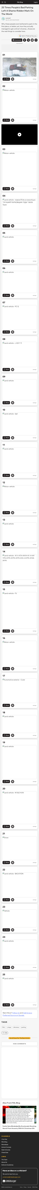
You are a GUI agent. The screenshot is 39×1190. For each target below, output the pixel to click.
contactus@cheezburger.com (11, 1177)
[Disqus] (19, 1073)
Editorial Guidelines (7, 1165)
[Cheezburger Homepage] (19, 1181)
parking (23, 1027)
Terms (21, 1187)
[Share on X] (28, 40)
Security (29, 1187)
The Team (4, 1159)
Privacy (25, 1187)
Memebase (4, 1144)
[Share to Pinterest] (32, 40)
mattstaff (8, 18)
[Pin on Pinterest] (12, 79)
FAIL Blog (20, 2)
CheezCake (4, 1152)
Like (6, 1033)
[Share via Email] (36, 40)
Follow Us (16, 1013)
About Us (4, 1162)
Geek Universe (5, 1150)
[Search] (5, 2)
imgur (35, 79)
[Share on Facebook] (24, 40)
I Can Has (4, 1139)
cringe (9, 1027)
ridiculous (16, 1027)
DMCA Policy (35, 1187)
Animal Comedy (6, 1147)
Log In (36, 2)
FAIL (3, 1027)
